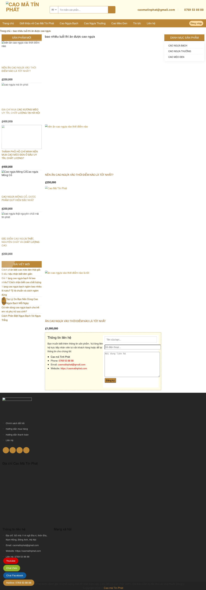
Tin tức (137, 23)
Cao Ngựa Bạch (69, 23)
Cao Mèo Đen (119, 23)
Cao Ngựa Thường (95, 23)
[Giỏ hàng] (181, 23)
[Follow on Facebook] (6, 450)
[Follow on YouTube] (26, 450)
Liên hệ (151, 23)
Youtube (10, 560)
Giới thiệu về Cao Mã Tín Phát (37, 23)
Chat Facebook (14, 575)
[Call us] (19, 450)
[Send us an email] (12, 450)
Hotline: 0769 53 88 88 (18, 582)
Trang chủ (8, 23)
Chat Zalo (11, 568)
